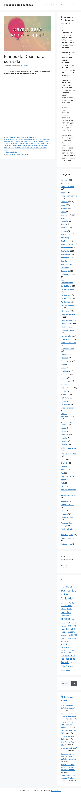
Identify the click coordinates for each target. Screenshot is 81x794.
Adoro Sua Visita (67, 187)
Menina (64, 644)
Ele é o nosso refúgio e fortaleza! (17, 154)
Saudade (64, 501)
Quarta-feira (67, 320)
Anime (63, 212)
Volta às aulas (66, 544)
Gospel (37, 143)
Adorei (8, 137)
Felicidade (65, 371)
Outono (65, 358)
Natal (63, 460)
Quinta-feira (67, 324)
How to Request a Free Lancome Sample (68, 724)
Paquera (64, 466)
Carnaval (64, 268)
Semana (70, 666)
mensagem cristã (32, 146)
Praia (63, 483)
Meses (63, 428)
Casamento (65, 271)
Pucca (63, 486)
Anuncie (72, 5)
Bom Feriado (66, 264)
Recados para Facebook (18, 4)
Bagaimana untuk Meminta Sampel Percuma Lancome (68, 767)
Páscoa (63, 470)
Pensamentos (66, 476)
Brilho (69, 608)
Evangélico (32, 137)
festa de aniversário (67, 635)
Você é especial (67, 535)
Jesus (43, 143)
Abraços (64, 180)
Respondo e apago (68, 496)
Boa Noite (64, 241)
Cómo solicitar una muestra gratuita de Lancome (68, 716)
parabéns (70, 655)
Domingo (65, 311)
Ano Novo (64, 228)
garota (63, 641)
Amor (63, 205)
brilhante (68, 606)
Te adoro (64, 514)
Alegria (13, 137)
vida (68, 669)
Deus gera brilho (11, 152)
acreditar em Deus (12, 139)
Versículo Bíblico (67, 529)
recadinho (18, 148)
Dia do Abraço (66, 299)
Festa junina (65, 381)
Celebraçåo (41, 141)
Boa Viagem (65, 254)
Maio (64, 441)
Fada (63, 364)
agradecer (46, 139)
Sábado (65, 327)
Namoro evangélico (68, 454)
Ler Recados (66, 405)
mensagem (21, 146)
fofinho (70, 638)
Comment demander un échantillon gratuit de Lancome (69, 756)
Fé (23, 143)
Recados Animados (68, 490)
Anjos (63, 224)
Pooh (63, 480)
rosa (71, 662)
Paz (62, 473)
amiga (73, 586)
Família (63, 368)
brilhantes (63, 609)
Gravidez (64, 391)
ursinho (63, 670)
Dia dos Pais (66, 302)
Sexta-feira (66, 336)
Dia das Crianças (67, 289)
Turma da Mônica (67, 517)
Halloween (65, 395)
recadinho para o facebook (31, 148)
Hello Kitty (65, 398)
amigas (64, 591)
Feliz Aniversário (68, 632)
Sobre (63, 5)
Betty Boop (65, 238)
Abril (64, 431)
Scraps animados (67, 505)
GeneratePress (56, 791)
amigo (72, 590)
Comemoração (65, 615)
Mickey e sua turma (68, 448)
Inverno (65, 354)
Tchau (63, 511)
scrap (6, 150)
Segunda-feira (68, 330)
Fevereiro (66, 435)
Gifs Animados (66, 388)
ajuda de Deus (32, 141)
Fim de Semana (68, 314)
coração (66, 618)
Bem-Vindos (65, 234)
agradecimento (9, 141)
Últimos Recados (51, 5)
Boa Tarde (65, 251)
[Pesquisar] (74, 683)
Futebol (64, 385)
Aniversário (65, 215)
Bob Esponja (66, 258)
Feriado (64, 378)
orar (45, 146)
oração (40, 146)
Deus (48, 141)
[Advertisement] (27, 91)
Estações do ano (67, 349)
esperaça (7, 143)
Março (64, 445)
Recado (65, 662)
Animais (64, 208)
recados (44, 148)
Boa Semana (66, 248)
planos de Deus (9, 148)
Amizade (64, 202)
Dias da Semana (67, 305)
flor (75, 635)
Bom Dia (64, 261)
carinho (66, 612)
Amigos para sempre (69, 196)
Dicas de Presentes (68, 343)
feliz (74, 629)
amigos (65, 594)
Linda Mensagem (67, 408)
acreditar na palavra (25, 139)
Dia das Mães (66, 295)
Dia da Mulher (66, 286)
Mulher (70, 652)
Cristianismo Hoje (22, 137)
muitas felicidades (66, 650)
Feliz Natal (65, 374)
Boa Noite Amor (67, 244)
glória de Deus (30, 143)
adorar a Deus (37, 139)
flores (64, 638)
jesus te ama (13, 146)
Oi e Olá (64, 463)
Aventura (64, 231)
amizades (64, 603)
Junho (64, 438)
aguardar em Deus (21, 141)
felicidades (66, 629)
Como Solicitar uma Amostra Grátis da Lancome (68, 778)
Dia (73, 623)
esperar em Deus (16, 143)
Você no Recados (67, 538)
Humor (63, 401)
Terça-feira (66, 339)
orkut (63, 655)
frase (74, 638)
